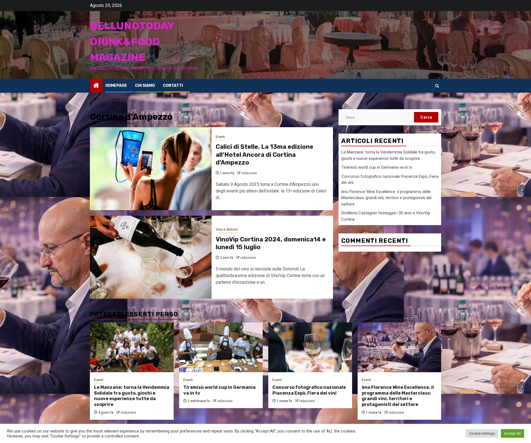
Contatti (173, 85)
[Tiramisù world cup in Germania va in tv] (221, 347)
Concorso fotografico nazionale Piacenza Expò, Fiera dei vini (309, 390)
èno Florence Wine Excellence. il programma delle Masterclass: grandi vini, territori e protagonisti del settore (386, 197)
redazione (249, 173)
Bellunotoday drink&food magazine (132, 41)
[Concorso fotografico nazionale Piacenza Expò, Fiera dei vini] (310, 347)
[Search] (437, 85)
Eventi (220, 137)
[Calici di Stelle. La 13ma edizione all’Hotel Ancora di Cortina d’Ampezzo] (151, 168)
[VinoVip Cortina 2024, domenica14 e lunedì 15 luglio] (151, 257)
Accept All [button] (512, 433)
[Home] (96, 86)
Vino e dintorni (227, 229)
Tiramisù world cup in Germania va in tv (376, 167)
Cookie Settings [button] (482, 433)
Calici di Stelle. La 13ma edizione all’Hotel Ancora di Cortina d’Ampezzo (264, 154)
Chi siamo (145, 85)
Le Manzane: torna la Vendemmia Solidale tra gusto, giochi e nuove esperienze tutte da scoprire (131, 396)
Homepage (116, 85)
